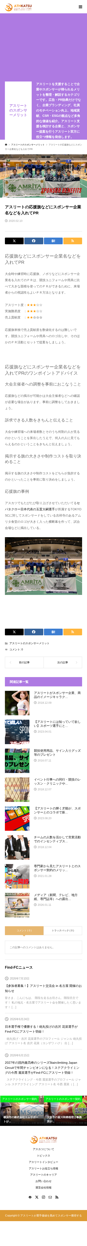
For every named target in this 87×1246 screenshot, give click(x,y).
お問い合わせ (43, 1181)
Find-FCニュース (19, 967)
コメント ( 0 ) (24, 930)
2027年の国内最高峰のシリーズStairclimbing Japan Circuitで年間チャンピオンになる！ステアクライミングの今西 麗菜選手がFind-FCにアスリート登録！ (42, 1067)
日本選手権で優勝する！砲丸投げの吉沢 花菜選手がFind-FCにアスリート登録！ (41, 1029)
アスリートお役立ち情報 (43, 1168)
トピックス (43, 1155)
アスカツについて (43, 1149)
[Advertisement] (43, 48)
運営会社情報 (43, 1187)
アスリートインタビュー (43, 1162)
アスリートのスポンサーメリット (18, 110)
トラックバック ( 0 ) (63, 930)
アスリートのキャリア (43, 1174)
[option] (22, 1111)
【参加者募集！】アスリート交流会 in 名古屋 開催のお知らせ (43, 988)
